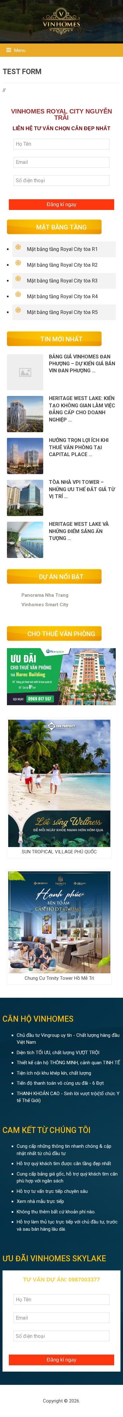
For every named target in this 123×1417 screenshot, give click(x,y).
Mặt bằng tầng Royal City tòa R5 (62, 312)
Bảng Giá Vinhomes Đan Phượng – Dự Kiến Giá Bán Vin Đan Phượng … (82, 364)
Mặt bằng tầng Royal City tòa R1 (62, 249)
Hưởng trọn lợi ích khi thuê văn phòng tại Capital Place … (78, 447)
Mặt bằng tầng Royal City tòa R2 (62, 265)
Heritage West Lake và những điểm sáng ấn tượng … (79, 531)
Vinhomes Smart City (44, 604)
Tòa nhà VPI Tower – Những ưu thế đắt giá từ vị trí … (82, 489)
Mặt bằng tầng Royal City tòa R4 (62, 296)
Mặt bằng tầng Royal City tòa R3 (62, 281)
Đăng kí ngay (61, 204)
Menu (20, 50)
